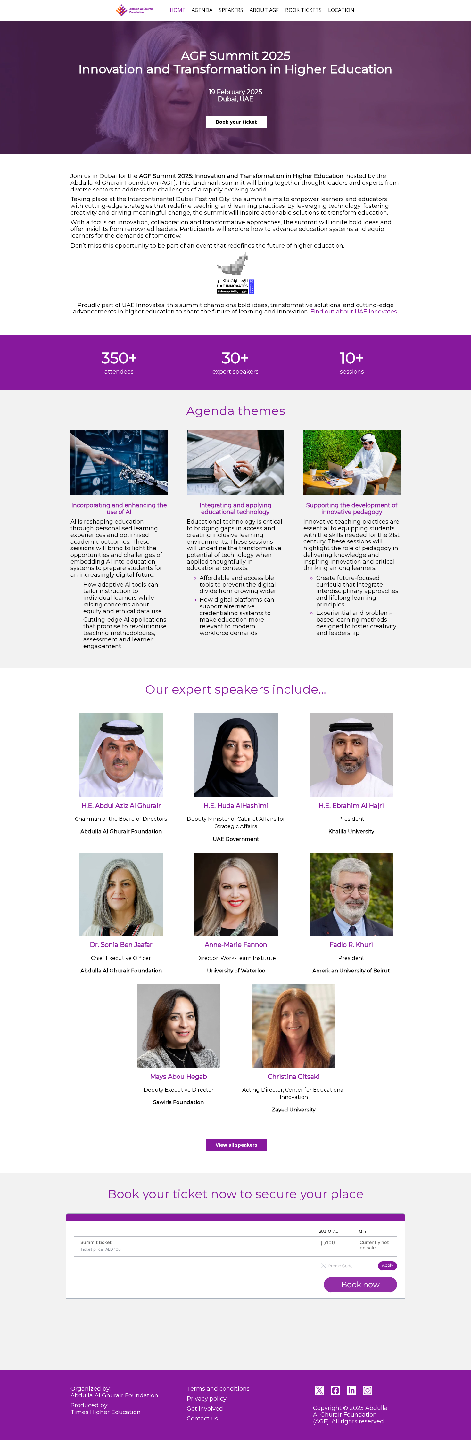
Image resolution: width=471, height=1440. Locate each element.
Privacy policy (207, 1398)
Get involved (205, 1408)
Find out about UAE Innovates (353, 311)
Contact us (202, 1418)
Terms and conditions (218, 1388)
